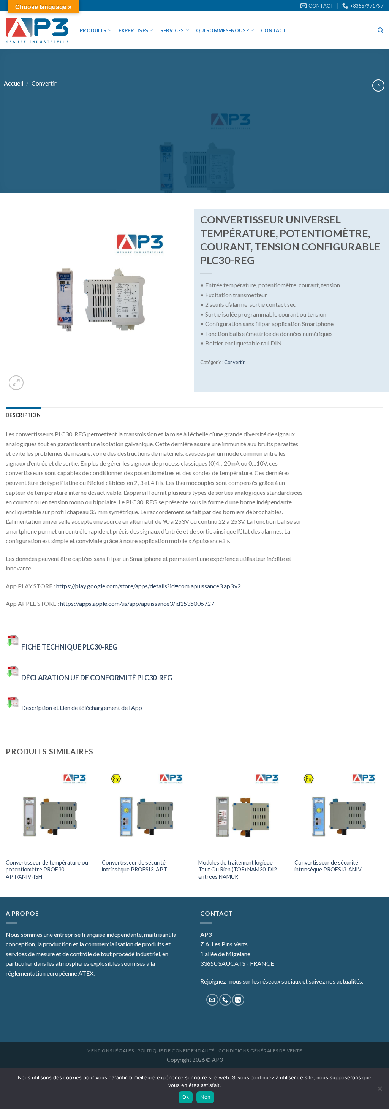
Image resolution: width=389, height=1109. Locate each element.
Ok (185, 1097)
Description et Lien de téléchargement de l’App (82, 707)
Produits (93, 30)
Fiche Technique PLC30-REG (69, 647)
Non (205, 1097)
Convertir (44, 83)
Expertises (134, 30)
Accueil (13, 83)
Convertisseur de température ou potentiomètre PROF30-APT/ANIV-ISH (47, 869)
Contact (273, 30)
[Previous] (6, 830)
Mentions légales (110, 1051)
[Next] (383, 830)
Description (23, 415)
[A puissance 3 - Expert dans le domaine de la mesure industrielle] (37, 30)
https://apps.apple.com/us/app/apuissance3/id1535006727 (137, 603)
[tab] (23, 415)
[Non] (379, 1091)
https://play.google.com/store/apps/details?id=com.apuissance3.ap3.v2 (148, 585)
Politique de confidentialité (176, 1051)
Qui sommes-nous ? (222, 30)
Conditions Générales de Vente (260, 1051)
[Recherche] (380, 30)
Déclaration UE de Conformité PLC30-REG (96, 677)
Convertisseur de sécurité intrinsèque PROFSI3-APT (134, 866)
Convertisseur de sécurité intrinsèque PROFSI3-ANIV (328, 866)
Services (172, 30)
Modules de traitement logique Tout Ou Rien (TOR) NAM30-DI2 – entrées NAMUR (239, 869)
